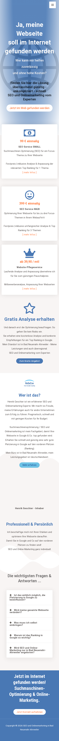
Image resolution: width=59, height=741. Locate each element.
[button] (29, 597)
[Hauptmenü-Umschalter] (52, 5)
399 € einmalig (29, 203)
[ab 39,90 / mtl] (29, 253)
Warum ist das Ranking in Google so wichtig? (26, 636)
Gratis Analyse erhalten (29, 319)
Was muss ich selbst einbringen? (23, 623)
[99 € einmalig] (29, 133)
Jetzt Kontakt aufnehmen (30, 712)
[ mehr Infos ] (29, 172)
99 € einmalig (29, 141)
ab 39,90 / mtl (29, 262)
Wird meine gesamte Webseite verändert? (29, 611)
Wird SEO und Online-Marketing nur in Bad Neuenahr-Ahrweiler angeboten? (28, 650)
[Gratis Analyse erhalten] (29, 308)
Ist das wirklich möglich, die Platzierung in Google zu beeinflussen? (27, 597)
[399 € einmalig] (29, 195)
